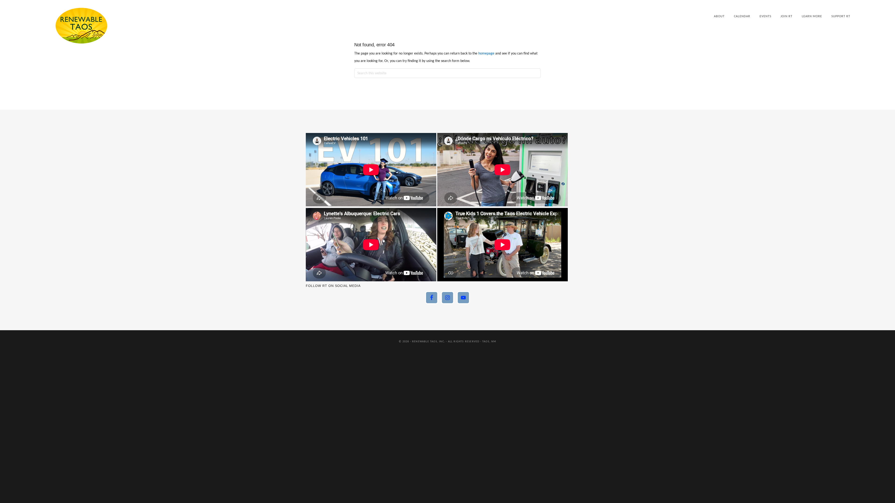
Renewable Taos (81, 25)
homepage (486, 53)
